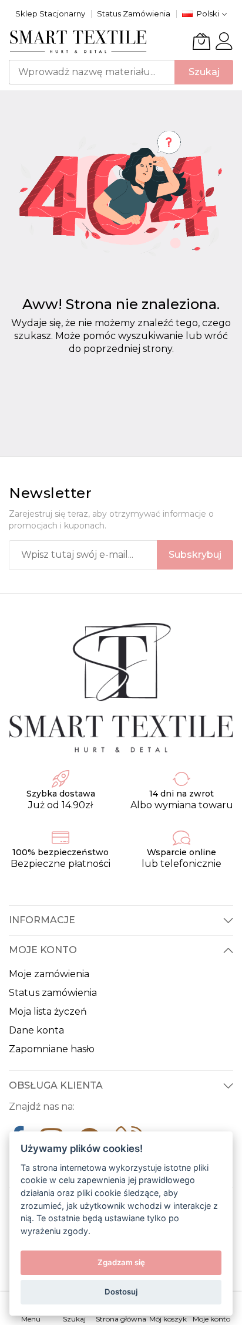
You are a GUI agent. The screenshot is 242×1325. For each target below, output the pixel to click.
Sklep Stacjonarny (50, 13)
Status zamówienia (53, 992)
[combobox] (91, 72)
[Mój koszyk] (201, 41)
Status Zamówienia (133, 13)
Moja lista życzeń (48, 1011)
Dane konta (36, 1030)
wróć (216, 335)
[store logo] (78, 41)
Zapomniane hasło (52, 1049)
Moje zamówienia (49, 974)
